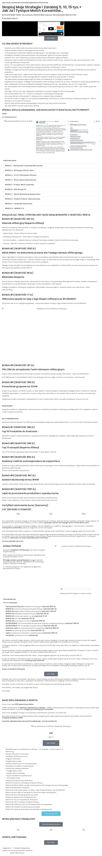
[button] (51, 165)
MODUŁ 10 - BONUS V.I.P (14, 208)
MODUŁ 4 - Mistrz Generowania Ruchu (20, 180)
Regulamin (7, 848)
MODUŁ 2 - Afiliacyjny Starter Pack (19, 170)
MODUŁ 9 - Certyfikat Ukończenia (18, 204)
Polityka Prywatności (22, 848)
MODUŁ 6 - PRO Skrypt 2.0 (15, 189)
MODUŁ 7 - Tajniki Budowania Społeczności (22, 194)
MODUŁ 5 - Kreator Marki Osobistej (19, 185)
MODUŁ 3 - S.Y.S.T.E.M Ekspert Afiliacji (20, 175)
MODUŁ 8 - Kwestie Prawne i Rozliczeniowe (22, 199)
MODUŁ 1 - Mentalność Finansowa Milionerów (23, 166)
